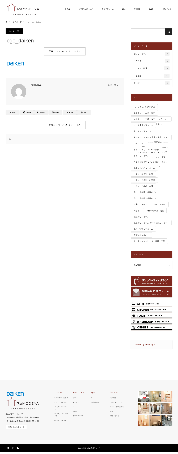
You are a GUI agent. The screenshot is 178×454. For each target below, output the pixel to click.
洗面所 (75, 411)
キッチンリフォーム (142, 131)
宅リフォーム (160, 204)
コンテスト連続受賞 (116, 407)
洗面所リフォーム (141, 217)
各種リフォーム (108, 9)
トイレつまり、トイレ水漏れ (146, 149)
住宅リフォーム (140, 204)
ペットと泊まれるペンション (146, 162)
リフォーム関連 (151, 68)
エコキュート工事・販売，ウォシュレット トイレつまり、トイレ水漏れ (151, 120)
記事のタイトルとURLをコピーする (64, 51)
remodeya (36, 85)
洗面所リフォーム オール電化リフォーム (150, 223)
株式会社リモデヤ (94, 448)
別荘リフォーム (151, 54)
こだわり (58, 392)
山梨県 (136, 210)
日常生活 (151, 76)
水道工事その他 (78, 416)
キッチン (76, 402)
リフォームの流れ (60, 402)
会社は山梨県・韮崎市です (145, 192)
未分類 (151, 83)
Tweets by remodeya (144, 344)
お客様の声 (95, 402)
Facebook (12, 448)
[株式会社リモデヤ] (23, 9)
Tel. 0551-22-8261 (15, 421)
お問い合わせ (167, 9)
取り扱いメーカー (60, 420)
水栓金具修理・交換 (155, 210)
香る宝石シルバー (141, 235)
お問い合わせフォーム (16, 427)
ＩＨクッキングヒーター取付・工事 (149, 241)
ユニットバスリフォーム (144, 168)
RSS (17, 448)
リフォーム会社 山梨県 (144, 180)
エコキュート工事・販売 (144, 113)
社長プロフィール (116, 402)
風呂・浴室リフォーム (143, 229)
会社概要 (137, 9)
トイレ (75, 407)
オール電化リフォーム (143, 125)
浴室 (74, 398)
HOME (67, 9)
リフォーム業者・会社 (143, 186)
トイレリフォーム (141, 156)
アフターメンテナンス (61, 408)
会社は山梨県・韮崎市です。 (146, 198)
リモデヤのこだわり (86, 9)
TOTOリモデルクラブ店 (144, 107)
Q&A (123, 9)
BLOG (151, 9)
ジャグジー (138, 143)
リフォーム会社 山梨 (143, 174)
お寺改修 (151, 61)
